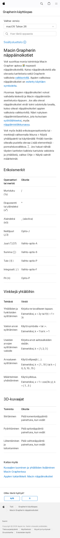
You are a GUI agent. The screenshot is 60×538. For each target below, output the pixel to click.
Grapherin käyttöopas (17, 12)
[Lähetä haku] (7, 33)
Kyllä (12, 498)
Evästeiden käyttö (23, 532)
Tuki (11, 507)
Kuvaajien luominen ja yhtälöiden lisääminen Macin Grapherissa (29, 469)
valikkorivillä (22, 77)
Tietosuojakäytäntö (10, 529)
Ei (30, 498)
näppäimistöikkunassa (16, 124)
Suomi (4, 521)
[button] (41, 3)
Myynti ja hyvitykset (42, 529)
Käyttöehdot (26, 529)
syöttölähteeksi (13, 120)
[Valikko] (56, 3)
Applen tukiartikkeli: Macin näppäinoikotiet (28, 476)
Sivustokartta (7, 532)
